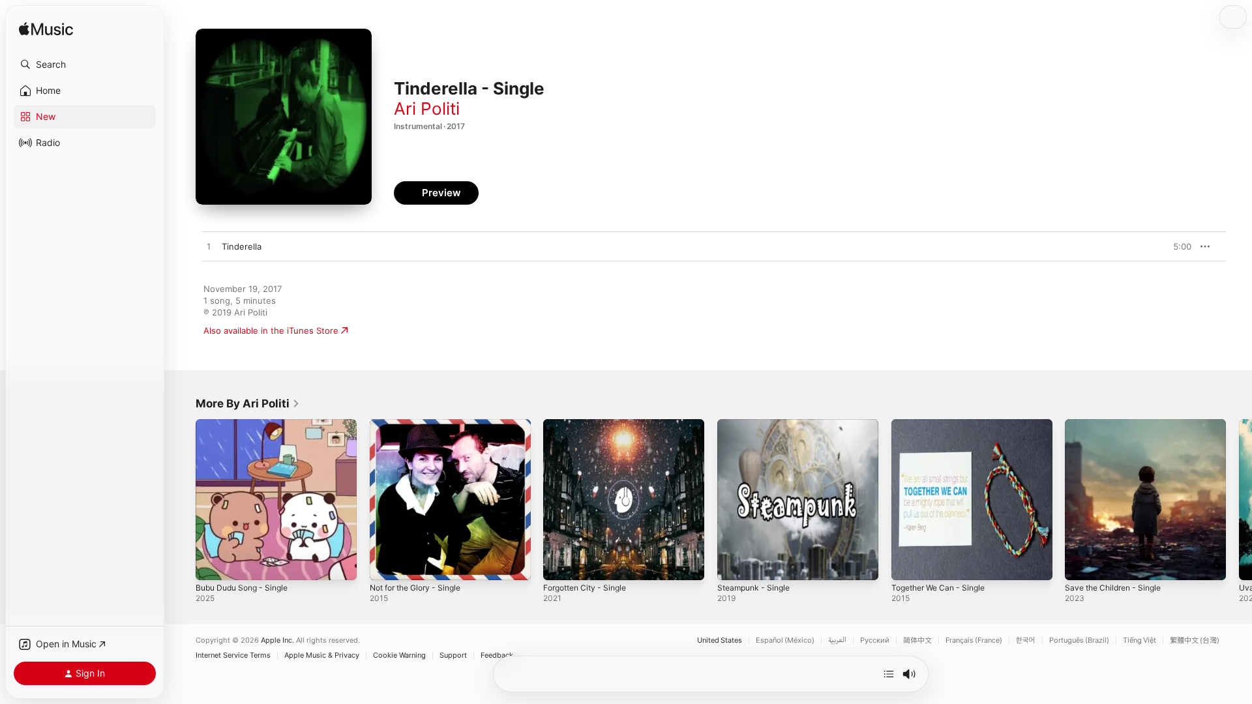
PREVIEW (1177, 246)
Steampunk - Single (757, 424)
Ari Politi (427, 108)
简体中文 (917, 640)
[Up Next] (889, 674)
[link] (248, 403)
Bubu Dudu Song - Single (247, 424)
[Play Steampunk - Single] (733, 564)
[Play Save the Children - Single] (1081, 564)
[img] (46, 29)
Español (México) (785, 640)
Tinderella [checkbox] (241, 246)
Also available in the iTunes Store (270, 330)
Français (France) (974, 640)
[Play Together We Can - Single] (907, 564)
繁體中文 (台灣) (1194, 640)
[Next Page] (1239, 499)
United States (719, 640)
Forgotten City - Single (589, 424)
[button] (84, 64)
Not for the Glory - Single (421, 424)
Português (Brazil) (1079, 640)
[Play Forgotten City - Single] (559, 564)
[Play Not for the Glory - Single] (386, 564)
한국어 (1026, 640)
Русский (874, 640)
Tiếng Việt (1139, 640)
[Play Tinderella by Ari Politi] (209, 247)
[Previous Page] (182, 499)
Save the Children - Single (1118, 424)
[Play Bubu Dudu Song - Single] (212, 564)
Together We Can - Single (943, 424)
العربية (837, 640)
